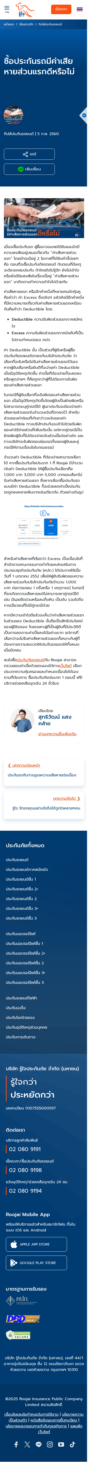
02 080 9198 (25, 1170)
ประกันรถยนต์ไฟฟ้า (21, 998)
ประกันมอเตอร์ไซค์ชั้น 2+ (25, 953)
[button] (79, 9)
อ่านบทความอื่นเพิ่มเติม (57, 734)
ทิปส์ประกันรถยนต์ (19, 134)
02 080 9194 (25, 1191)
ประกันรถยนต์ (17, 860)
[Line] (38, 1444)
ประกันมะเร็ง (16, 1008)
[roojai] (25, 9)
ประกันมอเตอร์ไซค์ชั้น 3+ (25, 973)
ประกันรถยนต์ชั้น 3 (21, 918)
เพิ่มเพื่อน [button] (32, 169)
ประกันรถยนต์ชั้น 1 (21, 879)
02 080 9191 (25, 1149)
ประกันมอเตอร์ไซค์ (20, 934)
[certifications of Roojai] (23, 1318)
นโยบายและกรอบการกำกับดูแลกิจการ (36, 1426)
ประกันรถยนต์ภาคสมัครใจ (27, 870)
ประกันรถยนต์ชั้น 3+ (22, 909)
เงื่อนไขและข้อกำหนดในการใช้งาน (31, 1414)
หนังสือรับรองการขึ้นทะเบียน (54, 1420)
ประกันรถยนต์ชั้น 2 (21, 899)
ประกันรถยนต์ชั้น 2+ (22, 889)
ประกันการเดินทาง (20, 1037)
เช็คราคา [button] (61, 9)
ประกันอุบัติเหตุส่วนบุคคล (26, 1027)
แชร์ (32, 154)
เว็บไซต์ (66, 666)
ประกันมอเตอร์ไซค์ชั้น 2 (25, 963)
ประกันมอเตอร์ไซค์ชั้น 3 (25, 983)
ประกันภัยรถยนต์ (30, 660)
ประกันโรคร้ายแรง (20, 1018)
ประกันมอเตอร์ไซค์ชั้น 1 (24, 944)
